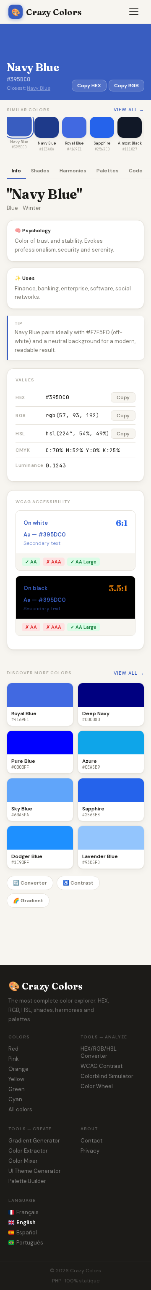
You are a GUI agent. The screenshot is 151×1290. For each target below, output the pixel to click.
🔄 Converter (30, 883)
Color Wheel (97, 1086)
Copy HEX (89, 85)
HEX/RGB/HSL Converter (99, 1052)
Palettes (107, 170)
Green (16, 1089)
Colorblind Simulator (107, 1076)
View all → (129, 110)
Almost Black (130, 143)
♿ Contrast (78, 883)
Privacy (90, 1150)
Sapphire (102, 143)
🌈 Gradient (28, 900)
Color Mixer (23, 1160)
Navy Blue (38, 88)
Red (13, 1048)
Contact (91, 1140)
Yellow (16, 1079)
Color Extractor (28, 1150)
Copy (123, 397)
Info (16, 170)
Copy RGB (126, 85)
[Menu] (134, 11)
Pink (13, 1058)
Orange (18, 1069)
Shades (40, 170)
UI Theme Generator (34, 1171)
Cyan (15, 1099)
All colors (20, 1109)
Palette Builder (27, 1181)
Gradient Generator (34, 1140)
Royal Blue (74, 143)
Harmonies (73, 170)
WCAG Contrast (101, 1066)
